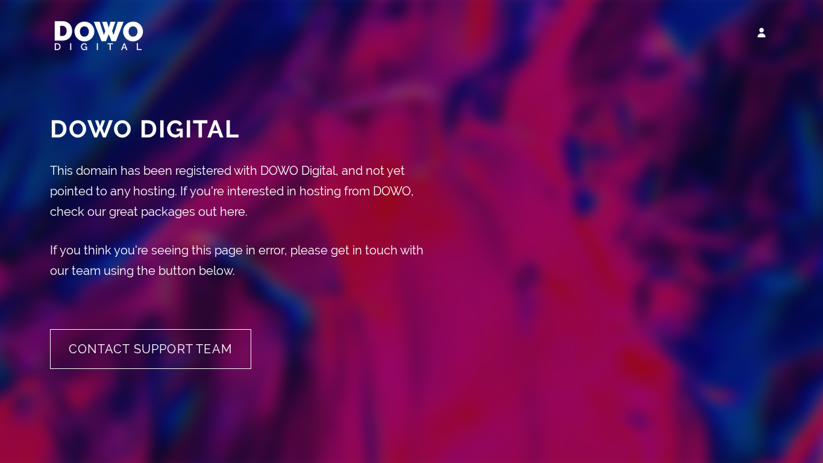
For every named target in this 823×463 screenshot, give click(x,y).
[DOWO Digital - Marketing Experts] (98, 51)
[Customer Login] (761, 33)
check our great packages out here (147, 211)
